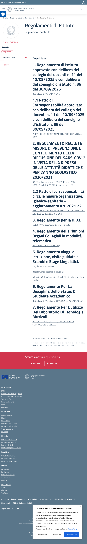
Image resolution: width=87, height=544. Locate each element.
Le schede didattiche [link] (9, 458)
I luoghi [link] (4, 418)
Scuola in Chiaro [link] (7, 399)
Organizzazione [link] (7, 429)
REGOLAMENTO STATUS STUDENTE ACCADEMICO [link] (58, 301)
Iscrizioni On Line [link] (7, 401)
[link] (3, 14)
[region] (57, 522)
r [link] (53, 266)
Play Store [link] (53, 363)
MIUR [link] (3, 391)
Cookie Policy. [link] (72, 529)
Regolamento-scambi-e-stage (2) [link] (48, 271)
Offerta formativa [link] (7, 455)
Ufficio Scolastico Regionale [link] (11, 393)
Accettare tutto (72, 534)
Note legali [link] (5, 503)
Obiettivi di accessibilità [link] (22, 503)
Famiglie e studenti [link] (8, 442)
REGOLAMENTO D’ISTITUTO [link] (46, 94)
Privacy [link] (4, 480)
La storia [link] (4, 431)
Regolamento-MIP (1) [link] (43, 266)
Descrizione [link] (7, 64)
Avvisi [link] (3, 487)
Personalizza (42, 534)
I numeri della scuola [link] (9, 423)
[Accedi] (83, 2)
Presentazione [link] (6, 415)
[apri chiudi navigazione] (3, 9)
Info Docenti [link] (6, 484)
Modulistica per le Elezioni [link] (11, 447)
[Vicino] (80, 506)
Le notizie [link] (5, 469)
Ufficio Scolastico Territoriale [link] (11, 396)
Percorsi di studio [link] (7, 445)
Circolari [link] (4, 490)
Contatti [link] (4, 492)
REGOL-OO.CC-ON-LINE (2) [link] (46, 245)
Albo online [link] (5, 477)
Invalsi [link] (3, 404)
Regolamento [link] (7, 51)
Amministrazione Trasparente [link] (12, 499)
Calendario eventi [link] (7, 474)
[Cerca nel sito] (81, 9)
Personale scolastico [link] (9, 439)
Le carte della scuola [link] (9, 426)
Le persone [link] (5, 420)
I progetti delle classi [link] (9, 461)
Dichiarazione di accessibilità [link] (65, 499)
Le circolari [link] (5, 472)
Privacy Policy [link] (45, 499)
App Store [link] (36, 363)
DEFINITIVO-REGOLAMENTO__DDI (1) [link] (51, 225)
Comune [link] (4, 407)
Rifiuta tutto (57, 534)
